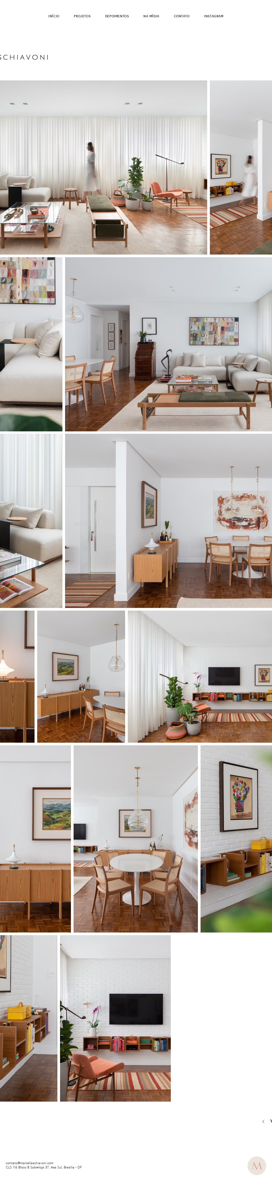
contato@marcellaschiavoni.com (29, 1163)
